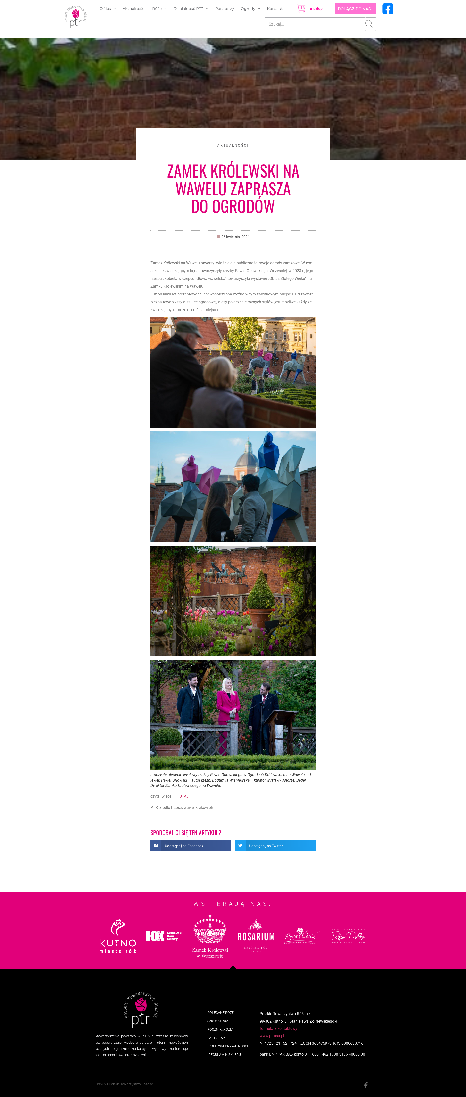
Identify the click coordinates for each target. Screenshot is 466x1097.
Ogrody (248, 8)
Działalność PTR (189, 8)
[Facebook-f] (366, 1085)
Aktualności (134, 8)
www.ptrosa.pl (272, 1036)
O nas (105, 8)
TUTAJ (183, 796)
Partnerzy (224, 8)
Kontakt (275, 8)
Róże (157, 8)
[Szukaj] (370, 24)
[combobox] (315, 24)
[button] (190, 845)
